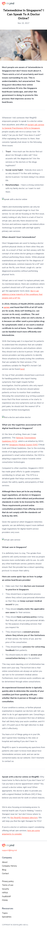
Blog (4, 870)
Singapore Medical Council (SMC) (23, 444)
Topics (5, 913)
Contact (5, 873)
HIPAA (5, 892)
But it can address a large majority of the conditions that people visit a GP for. (22, 294)
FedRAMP (6, 896)
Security (5, 889)
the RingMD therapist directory (24, 817)
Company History (9, 866)
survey (7, 307)
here (22, 369)
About (5, 862)
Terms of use (7, 885)
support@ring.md (9, 850)
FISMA (5, 900)
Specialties (6, 917)
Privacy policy (8, 881)
